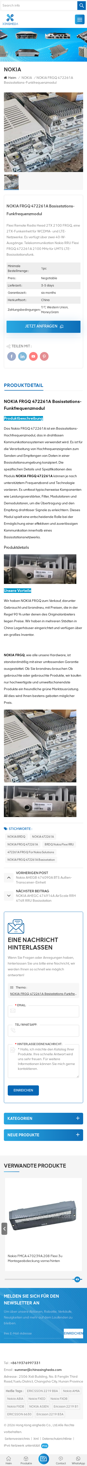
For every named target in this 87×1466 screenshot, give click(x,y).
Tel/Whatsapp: (26, 1024)
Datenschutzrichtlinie (57, 1439)
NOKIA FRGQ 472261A (22, 844)
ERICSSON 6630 (19, 1414)
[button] (83, 1229)
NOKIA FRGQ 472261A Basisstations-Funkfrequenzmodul (43, 994)
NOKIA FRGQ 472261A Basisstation (31, 859)
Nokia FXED (37, 1398)
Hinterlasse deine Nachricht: (38, 1044)
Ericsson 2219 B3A (50, 1414)
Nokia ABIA (15, 1398)
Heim (12, 78)
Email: (20, 1005)
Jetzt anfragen (41, 326)
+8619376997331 (25, 1363)
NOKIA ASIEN (39, 1406)
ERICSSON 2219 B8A (42, 1391)
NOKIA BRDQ (16, 836)
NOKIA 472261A (43, 836)
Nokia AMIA (71, 1391)
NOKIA (27, 78)
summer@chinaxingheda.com (38, 1370)
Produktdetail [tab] (23, 385)
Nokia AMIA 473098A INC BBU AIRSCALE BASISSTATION (40, 1258)
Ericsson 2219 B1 (66, 1406)
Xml (36, 1439)
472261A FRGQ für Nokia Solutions (30, 852)
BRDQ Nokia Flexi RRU (59, 844)
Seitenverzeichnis (17, 1439)
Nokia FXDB (59, 1398)
